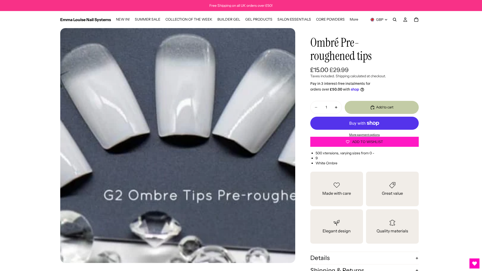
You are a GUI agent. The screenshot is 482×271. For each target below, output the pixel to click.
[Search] (394, 19)
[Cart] (416, 19)
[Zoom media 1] (177, 145)
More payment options (364, 135)
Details (320, 257)
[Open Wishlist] (474, 263)
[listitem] (354, 19)
